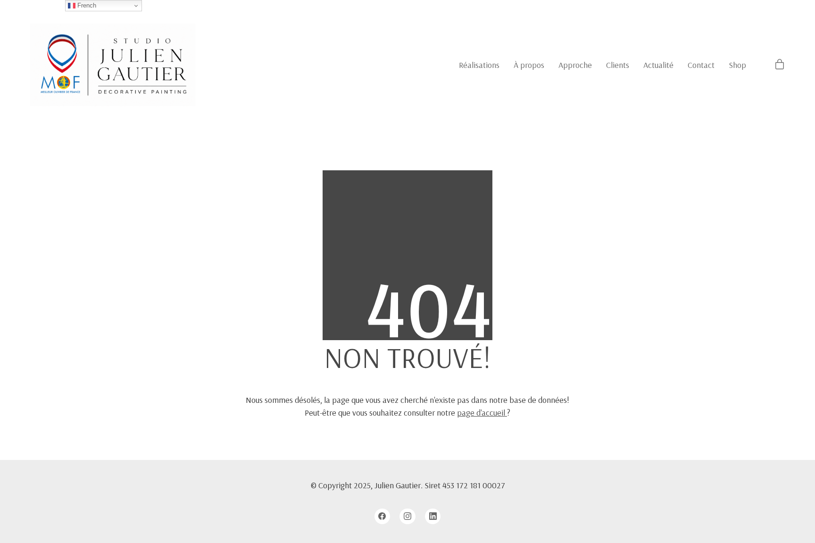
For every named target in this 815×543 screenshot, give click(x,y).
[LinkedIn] (433, 517)
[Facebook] (382, 517)
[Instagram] (407, 517)
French (85, 5)
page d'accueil (482, 412)
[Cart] (779, 65)
